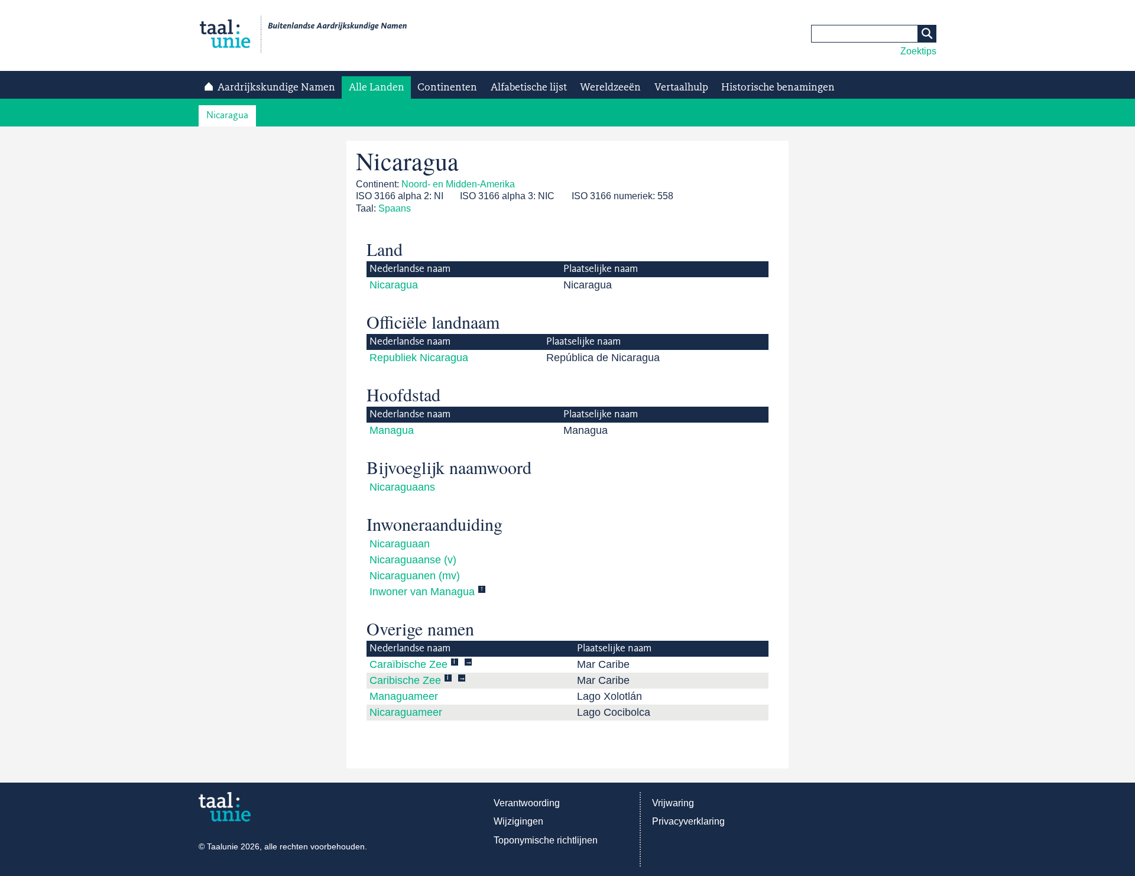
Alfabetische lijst (529, 87)
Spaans (394, 208)
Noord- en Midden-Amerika (458, 184)
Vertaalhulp (681, 87)
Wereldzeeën (610, 87)
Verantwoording (527, 803)
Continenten (447, 87)
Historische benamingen (778, 87)
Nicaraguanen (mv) (414, 576)
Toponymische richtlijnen (546, 840)
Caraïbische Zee (408, 664)
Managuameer (403, 696)
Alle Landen (376, 87)
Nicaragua (227, 116)
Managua (391, 430)
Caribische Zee (405, 680)
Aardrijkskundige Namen (276, 87)
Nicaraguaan (399, 544)
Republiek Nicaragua (418, 358)
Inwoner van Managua (422, 592)
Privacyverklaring (688, 821)
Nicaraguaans (402, 487)
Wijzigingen (518, 821)
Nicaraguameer (405, 712)
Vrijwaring (673, 803)
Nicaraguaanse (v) (412, 560)
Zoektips (918, 51)
